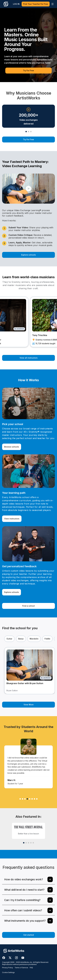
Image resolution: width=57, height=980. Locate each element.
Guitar (9, 639)
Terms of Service (21, 968)
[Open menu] (52, 4)
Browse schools (11, 447)
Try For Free (28, 70)
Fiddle (47, 639)
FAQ (31, 968)
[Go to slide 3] (31, 131)
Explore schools (28, 255)
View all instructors (29, 358)
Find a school (28, 606)
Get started (28, 935)
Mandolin (34, 639)
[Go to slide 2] (28, 131)
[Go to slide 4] (31, 842)
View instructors (11, 518)
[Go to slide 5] (33, 842)
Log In (16, 4)
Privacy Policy (7, 968)
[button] (28, 189)
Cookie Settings (8, 972)
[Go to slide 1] (26, 131)
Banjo (21, 639)
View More (29, 704)
